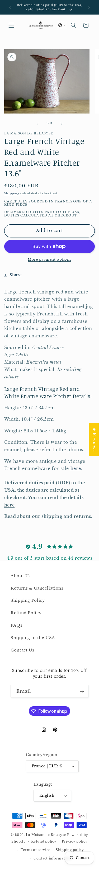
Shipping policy (70, 850)
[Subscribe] (82, 691)
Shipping (12, 193)
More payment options (49, 259)
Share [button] (16, 275)
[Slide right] (61, 123)
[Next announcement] (89, 7)
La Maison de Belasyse (46, 835)
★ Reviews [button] (94, 439)
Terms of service (35, 850)
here (75, 468)
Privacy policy (74, 841)
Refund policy (43, 841)
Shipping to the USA (33, 637)
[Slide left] (37, 123)
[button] (11, 25)
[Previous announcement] (10, 7)
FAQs (16, 625)
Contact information (52, 858)
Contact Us (22, 650)
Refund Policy (26, 612)
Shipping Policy (28, 600)
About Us (21, 575)
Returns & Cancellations (37, 588)
